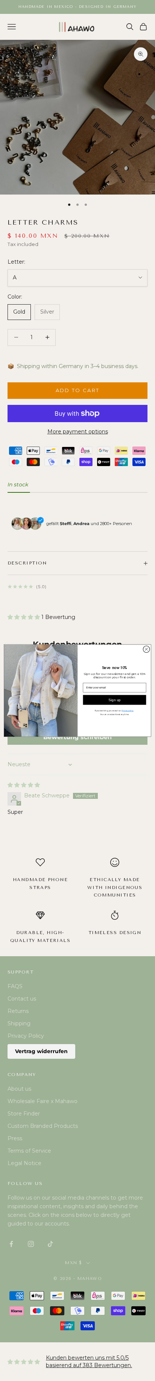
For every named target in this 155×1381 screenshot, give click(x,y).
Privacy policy (128, 710)
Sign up (114, 700)
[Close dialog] (146, 649)
